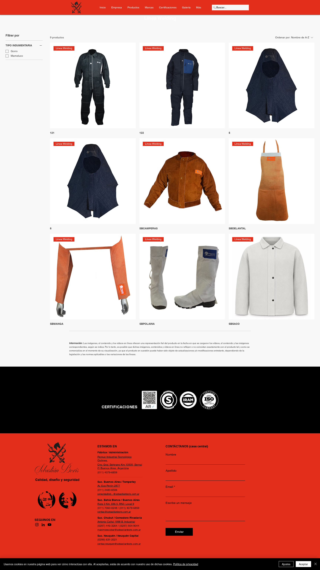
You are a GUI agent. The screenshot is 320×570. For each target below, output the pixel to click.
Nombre (171, 454)
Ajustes (286, 564)
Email (169, 486)
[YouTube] (49, 524)
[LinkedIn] (43, 524)
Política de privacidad (185, 564)
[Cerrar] (315, 564)
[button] (198, 7)
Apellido (171, 470)
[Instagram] (37, 524)
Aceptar (303, 564)
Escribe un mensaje (179, 502)
